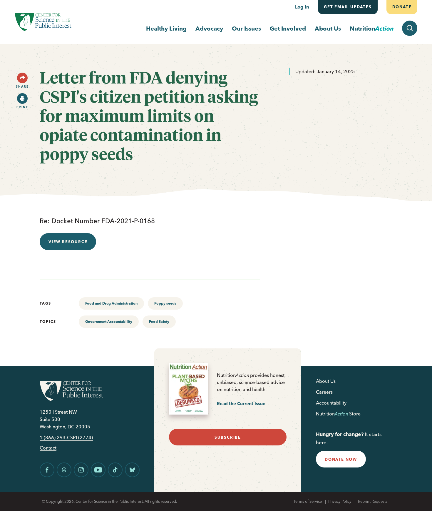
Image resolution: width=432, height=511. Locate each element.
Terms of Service (308, 501)
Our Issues (246, 28)
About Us (328, 28)
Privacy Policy (339, 501)
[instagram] (81, 469)
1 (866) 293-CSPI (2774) (66, 437)
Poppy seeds (165, 303)
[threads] (64, 469)
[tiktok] (115, 469)
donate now (341, 459)
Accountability (331, 403)
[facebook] (47, 469)
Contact (48, 448)
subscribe (228, 437)
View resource (67, 241)
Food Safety (159, 321)
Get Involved (288, 28)
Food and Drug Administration (111, 303)
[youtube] (98, 469)
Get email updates (348, 6)
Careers (324, 392)
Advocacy (209, 28)
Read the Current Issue (241, 403)
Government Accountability (108, 321)
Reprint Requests (372, 501)
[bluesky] (132, 469)
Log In (302, 7)
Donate (401, 6)
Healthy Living (166, 28)
